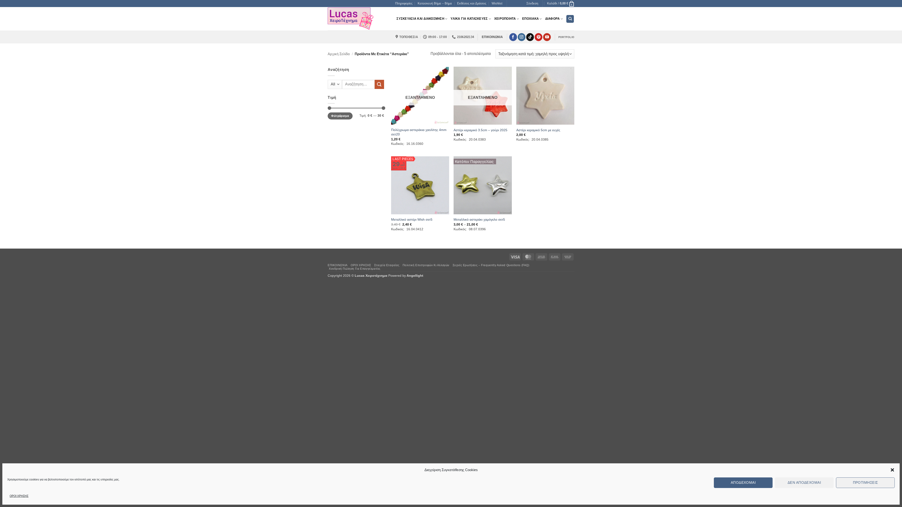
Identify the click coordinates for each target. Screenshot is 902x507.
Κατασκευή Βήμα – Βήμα (435, 3)
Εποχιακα (530, 18)
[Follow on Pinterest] (538, 37)
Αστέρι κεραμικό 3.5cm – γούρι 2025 (480, 130)
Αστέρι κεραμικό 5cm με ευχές (538, 130)
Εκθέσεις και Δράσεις (471, 3)
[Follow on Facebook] (513, 37)
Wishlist (497, 3)
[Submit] (379, 84)
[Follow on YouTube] (547, 37)
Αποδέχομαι (743, 482)
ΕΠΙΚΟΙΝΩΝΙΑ (338, 265)
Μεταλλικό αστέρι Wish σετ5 (411, 219)
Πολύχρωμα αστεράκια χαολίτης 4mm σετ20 (419, 132)
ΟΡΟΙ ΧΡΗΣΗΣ (19, 496)
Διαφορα (552, 18)
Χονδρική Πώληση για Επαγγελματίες (355, 268)
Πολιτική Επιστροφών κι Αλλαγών (426, 265)
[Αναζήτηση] (570, 19)
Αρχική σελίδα (339, 54)
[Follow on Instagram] (521, 37)
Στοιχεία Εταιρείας (386, 265)
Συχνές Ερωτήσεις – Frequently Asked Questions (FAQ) (491, 265)
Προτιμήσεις (865, 482)
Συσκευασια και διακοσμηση (420, 18)
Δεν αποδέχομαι (804, 482)
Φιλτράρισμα (340, 116)
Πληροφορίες (403, 3)
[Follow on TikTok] (530, 37)
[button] (892, 470)
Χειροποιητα (505, 18)
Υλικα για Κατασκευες (469, 18)
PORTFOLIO (566, 37)
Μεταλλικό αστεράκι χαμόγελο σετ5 (479, 219)
